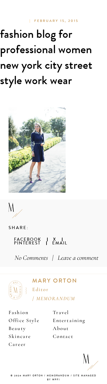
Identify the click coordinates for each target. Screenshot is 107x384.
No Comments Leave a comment (56, 258)
